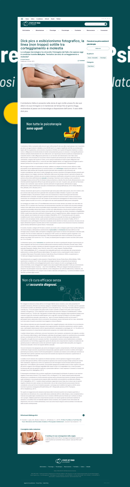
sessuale (44, 178)
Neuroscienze (91, 30)
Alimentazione (40, 30)
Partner (59, 19)
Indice (32, 19)
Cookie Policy (45, 483)
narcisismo (40, 242)
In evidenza (40, 19)
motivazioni (62, 230)
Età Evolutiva (26, 30)
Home (27, 19)
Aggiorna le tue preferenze (29, 483)
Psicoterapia (65, 30)
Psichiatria (78, 30)
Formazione (104, 30)
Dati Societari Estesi (74, 476)
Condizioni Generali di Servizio (62, 476)
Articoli (47, 19)
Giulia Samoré (25, 59)
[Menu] (22, 19)
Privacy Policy (39, 483)
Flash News (91, 66)
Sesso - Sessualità (92, 57)
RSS (80, 476)
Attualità (88, 466)
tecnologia (60, 168)
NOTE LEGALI (52, 476)
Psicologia (53, 30)
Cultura (82, 466)
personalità (53, 230)
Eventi (52, 19)
